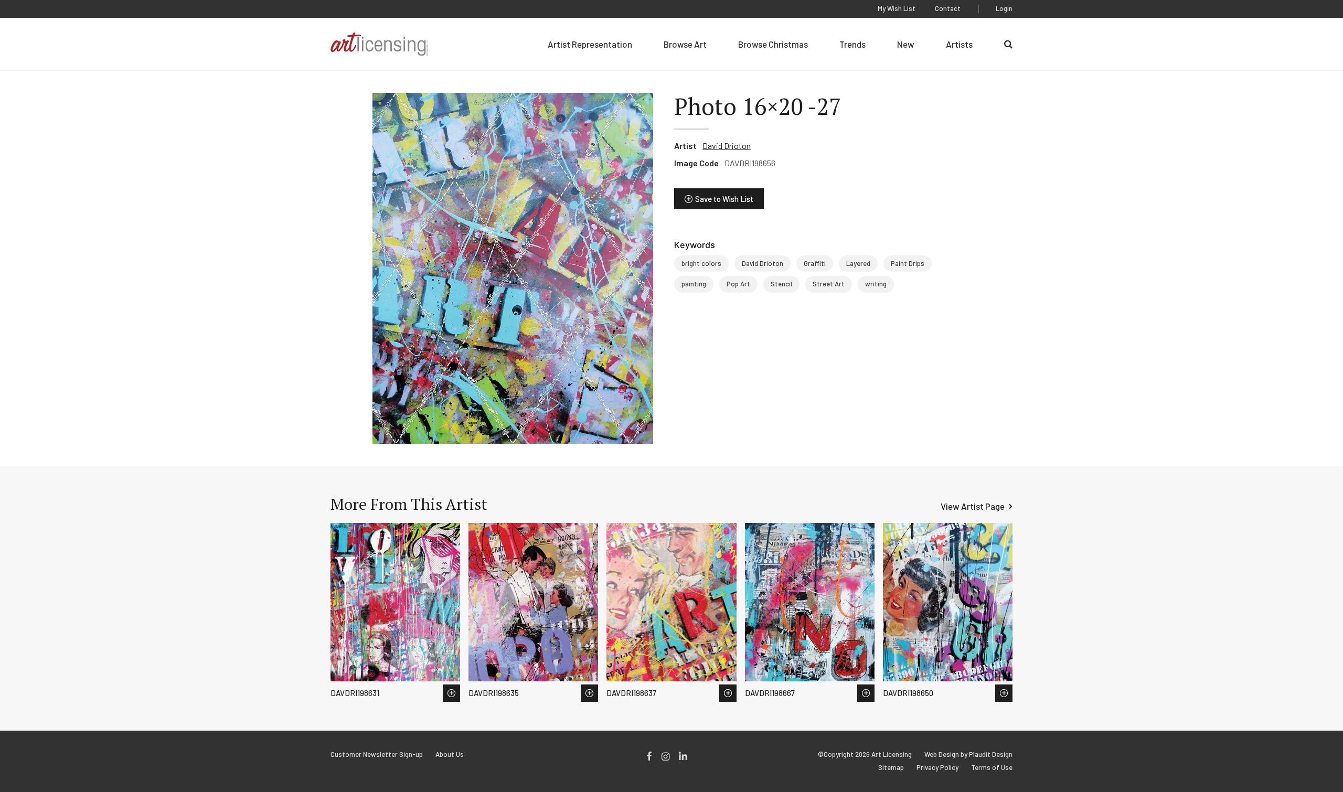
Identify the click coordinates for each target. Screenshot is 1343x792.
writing (876, 284)
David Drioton (726, 146)
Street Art (829, 284)
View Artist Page (973, 506)
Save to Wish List (724, 199)
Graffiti (815, 263)
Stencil (781, 284)
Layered (858, 263)
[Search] (1008, 44)
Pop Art (738, 284)
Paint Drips (907, 263)
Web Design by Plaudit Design (968, 754)
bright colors (701, 263)
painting (693, 284)
